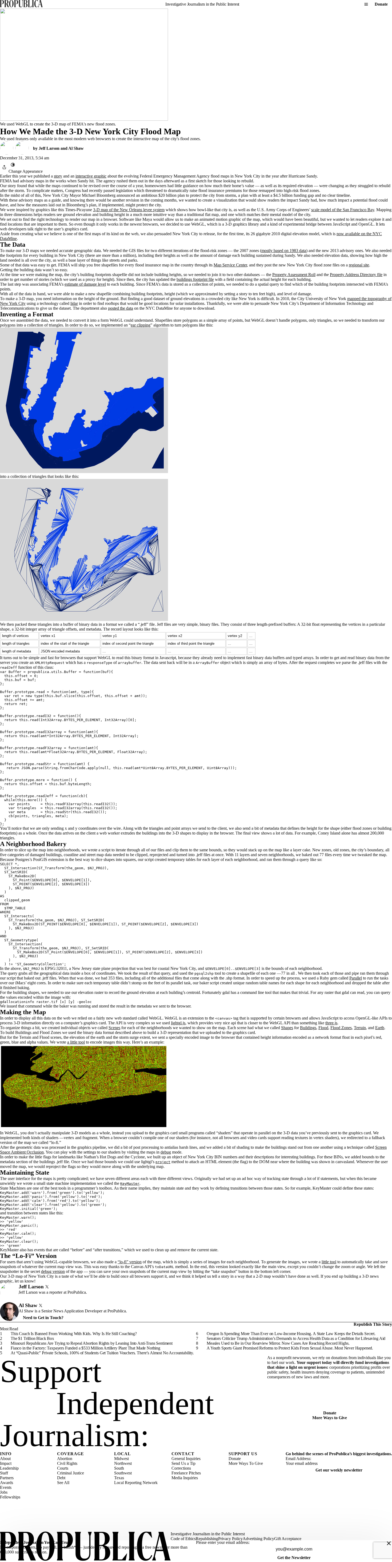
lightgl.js (178, 1023)
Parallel (355, 978)
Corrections (181, 1468)
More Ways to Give (329, 1417)
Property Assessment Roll (293, 274)
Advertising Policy (258, 1538)
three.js (331, 1023)
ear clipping (140, 325)
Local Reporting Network (136, 1482)
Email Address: (298, 1458)
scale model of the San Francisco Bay (342, 209)
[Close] (389, 1543)
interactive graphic (90, 176)
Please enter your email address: (223, 1542)
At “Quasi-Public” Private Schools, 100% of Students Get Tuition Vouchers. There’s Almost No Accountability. (102, 1353)
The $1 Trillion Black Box (32, 1338)
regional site (359, 265)
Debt (61, 1478)
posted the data (120, 308)
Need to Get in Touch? (43, 1317)
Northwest (123, 1463)
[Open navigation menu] (366, 4)
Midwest (121, 1458)
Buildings (308, 1027)
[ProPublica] (21, 4)
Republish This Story (373, 1324)
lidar (74, 303)
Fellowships (10, 1497)
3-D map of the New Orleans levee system (129, 209)
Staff (4, 1473)
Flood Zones (341, 1027)
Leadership (9, 1468)
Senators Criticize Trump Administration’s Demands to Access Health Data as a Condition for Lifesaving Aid (296, 1338)
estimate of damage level (85, 284)
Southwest (123, 1473)
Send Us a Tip (183, 1463)
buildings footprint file (195, 279)
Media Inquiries (184, 1478)
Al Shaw (76, 148)
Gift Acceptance (287, 1538)
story (58, 176)
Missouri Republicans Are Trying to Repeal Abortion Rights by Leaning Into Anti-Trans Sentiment (92, 1343)
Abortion (64, 1458)
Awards (6, 1482)
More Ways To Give (246, 1463)
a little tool (76, 1042)
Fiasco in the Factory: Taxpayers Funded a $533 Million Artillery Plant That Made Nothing (85, 1348)
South (119, 1468)
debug (166, 1152)
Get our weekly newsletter (338, 1470)
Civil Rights (67, 1463)
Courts (62, 1468)
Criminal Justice (70, 1473)
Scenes (114, 1027)
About (5, 1458)
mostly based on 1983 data (283, 250)
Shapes (287, 1027)
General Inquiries (186, 1458)
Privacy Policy (230, 1538)
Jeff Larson (49, 148)
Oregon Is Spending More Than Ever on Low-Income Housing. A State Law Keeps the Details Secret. (291, 1333)
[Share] (4, 167)
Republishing (207, 1538)
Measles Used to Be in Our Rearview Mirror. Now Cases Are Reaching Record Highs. (278, 1343)
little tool (329, 1262)
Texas (119, 1478)
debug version (53, 1271)
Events (5, 1487)
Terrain (360, 1027)
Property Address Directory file (356, 274)
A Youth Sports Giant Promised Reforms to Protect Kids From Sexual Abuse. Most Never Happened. (290, 1348)
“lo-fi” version (130, 1262)
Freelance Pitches (186, 1473)
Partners (7, 1478)
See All (63, 1482)
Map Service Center (230, 265)
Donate (381, 4)
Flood (323, 1027)
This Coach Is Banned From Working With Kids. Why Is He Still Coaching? (74, 1333)
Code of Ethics (183, 1538)
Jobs (3, 1492)
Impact (5, 1463)
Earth (379, 1027)
